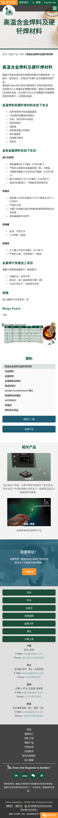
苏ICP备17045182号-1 (29, 810)
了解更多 (29, 571)
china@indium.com (33, 653)
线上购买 (11, 2)
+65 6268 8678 (32, 677)
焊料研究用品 (11, 410)
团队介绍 (29, 738)
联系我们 (24, 2)
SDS (29, 592)
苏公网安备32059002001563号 (40, 806)
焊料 (22, 54)
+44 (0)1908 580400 (32, 716)
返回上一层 (29, 419)
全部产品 (29, 429)
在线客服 (51, 815)
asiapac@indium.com (32, 673)
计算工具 (29, 639)
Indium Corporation (13, 802)
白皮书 (29, 608)
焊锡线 (8, 405)
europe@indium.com (32, 712)
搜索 (38, 2)
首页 (4, 54)
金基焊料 (9, 376)
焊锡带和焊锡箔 (13, 395)
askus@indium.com (32, 692)
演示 (29, 631)
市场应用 (29, 747)
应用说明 (29, 616)
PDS (29, 600)
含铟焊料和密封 (13, 381)
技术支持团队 (29, 755)
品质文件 (29, 623)
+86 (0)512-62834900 (33, 657)
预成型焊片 (10, 386)
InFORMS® (10, 400)
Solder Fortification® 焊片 (19, 390)
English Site (50, 2)
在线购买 (29, 751)
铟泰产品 (13, 54)
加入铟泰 (29, 760)
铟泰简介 (29, 734)
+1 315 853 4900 (32, 696)
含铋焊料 (9, 371)
